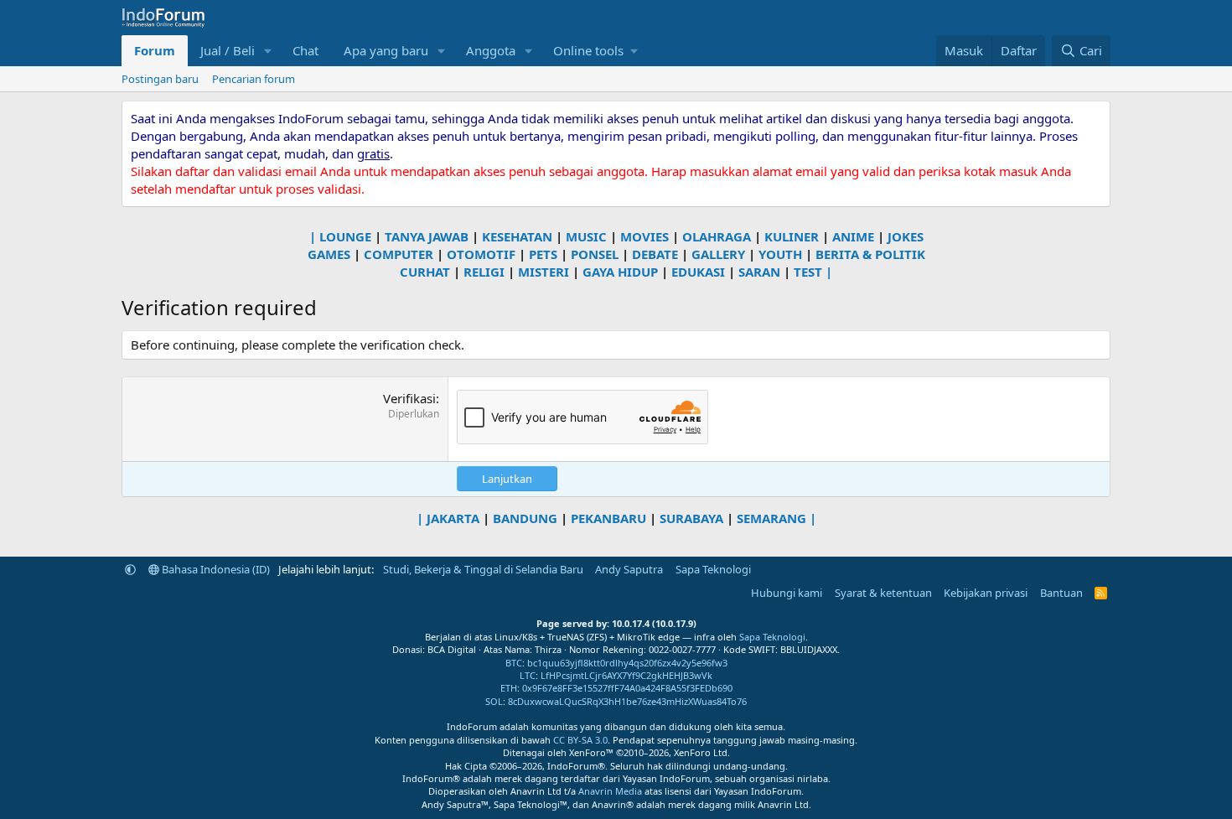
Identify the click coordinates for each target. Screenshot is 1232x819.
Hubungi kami (786, 592)
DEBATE (655, 254)
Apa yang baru (386, 50)
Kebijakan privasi (986, 592)
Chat (305, 50)
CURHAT (425, 271)
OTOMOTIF (481, 254)
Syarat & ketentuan (883, 592)
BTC (513, 662)
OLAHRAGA (716, 236)
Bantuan (1061, 592)
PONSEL (595, 254)
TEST (808, 271)
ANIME (853, 236)
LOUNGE (345, 236)
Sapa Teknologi (713, 569)
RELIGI (484, 271)
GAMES (329, 254)
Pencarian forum (253, 78)
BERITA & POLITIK (870, 254)
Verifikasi (409, 398)
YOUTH (780, 254)
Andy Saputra (629, 569)
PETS (543, 254)
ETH (508, 688)
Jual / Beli (227, 50)
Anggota (490, 50)
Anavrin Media (610, 791)
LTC (528, 675)
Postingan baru (160, 78)
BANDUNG (525, 518)
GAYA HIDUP (620, 271)
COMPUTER (398, 254)
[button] (268, 50)
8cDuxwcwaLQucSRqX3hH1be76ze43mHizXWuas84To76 (627, 701)
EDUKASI (698, 271)
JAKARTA (453, 518)
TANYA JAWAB (426, 236)
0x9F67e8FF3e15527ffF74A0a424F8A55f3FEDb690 (627, 688)
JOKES (906, 236)
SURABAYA (691, 518)
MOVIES (644, 236)
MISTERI (543, 271)
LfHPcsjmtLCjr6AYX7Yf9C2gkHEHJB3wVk (626, 675)
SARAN (759, 271)
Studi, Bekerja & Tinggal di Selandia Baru (483, 569)
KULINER (791, 236)
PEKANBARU (608, 518)
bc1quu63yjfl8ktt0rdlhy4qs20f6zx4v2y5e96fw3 (627, 662)
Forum (154, 50)
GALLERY (718, 254)
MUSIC (586, 236)
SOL (494, 701)
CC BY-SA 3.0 (580, 739)
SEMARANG (771, 518)
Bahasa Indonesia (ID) (214, 569)
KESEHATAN (517, 236)
